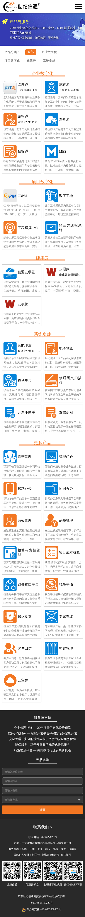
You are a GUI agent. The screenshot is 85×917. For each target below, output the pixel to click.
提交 (42, 809)
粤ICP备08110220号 (41, 902)
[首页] (21, 7)
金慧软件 (66, 854)
